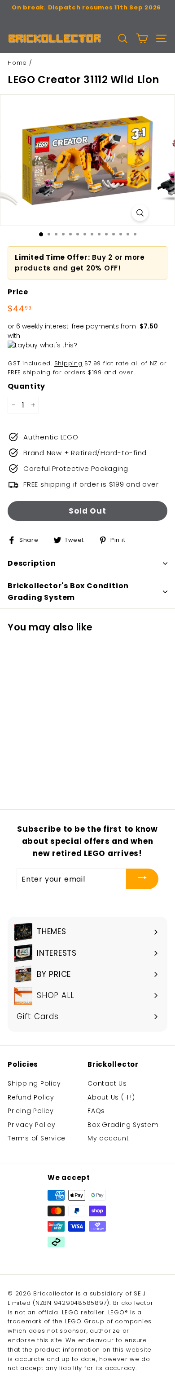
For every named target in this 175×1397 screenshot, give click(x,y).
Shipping (68, 363)
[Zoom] (140, 212)
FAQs (96, 1110)
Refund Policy (31, 1097)
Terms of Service (37, 1138)
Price (18, 292)
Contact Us (107, 1083)
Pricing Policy (31, 1110)
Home (17, 63)
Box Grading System (123, 1124)
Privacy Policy (32, 1124)
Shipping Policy (34, 1083)
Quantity (26, 386)
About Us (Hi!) (111, 1097)
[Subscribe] (142, 879)
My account (108, 1138)
